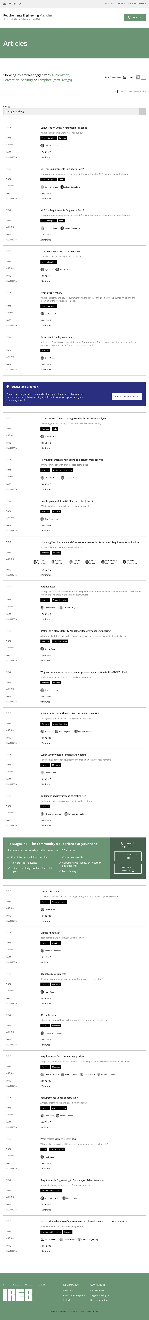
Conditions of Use (89, 1311)
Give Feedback (97, 1290)
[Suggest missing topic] (15, 3)
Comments (120, 3)
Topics (137, 17)
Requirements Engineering (27, 16)
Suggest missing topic (127, 396)
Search (142, 3)
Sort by (6, 106)
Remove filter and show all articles (132, 91)
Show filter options (113, 77)
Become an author (99, 1300)
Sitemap (53, 1311)
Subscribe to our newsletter (128, 869)
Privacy (73, 1311)
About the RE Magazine (74, 1295)
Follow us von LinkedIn (128, 855)
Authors (132, 3)
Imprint (63, 1311)
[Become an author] (20, 3)
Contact (66, 1300)
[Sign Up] (4, 3)
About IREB (68, 1290)
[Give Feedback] (10, 3)
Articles (109, 3)
